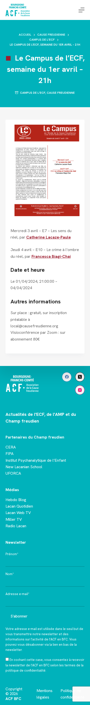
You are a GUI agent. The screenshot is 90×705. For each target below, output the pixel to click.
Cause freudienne (61, 93)
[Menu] (81, 10)
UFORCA (13, 473)
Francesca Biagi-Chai (51, 256)
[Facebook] (67, 377)
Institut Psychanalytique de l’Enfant (36, 460)
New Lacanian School (24, 466)
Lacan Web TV (18, 512)
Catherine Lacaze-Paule (48, 237)
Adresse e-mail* (17, 594)
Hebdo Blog (16, 499)
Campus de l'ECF (32, 93)
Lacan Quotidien (19, 506)
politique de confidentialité (26, 670)
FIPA (10, 453)
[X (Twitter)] (80, 377)
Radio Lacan (16, 526)
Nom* (10, 574)
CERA (11, 447)
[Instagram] (80, 390)
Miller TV (14, 519)
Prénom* (12, 554)
